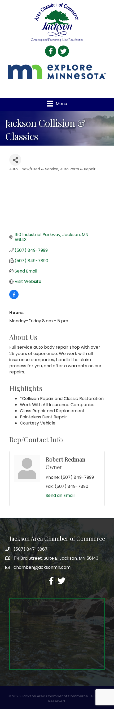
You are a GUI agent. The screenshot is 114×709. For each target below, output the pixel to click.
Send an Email (60, 495)
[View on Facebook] (14, 298)
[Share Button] (15, 160)
